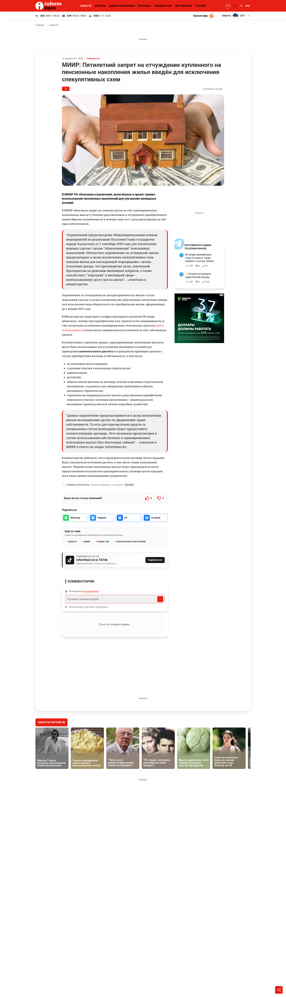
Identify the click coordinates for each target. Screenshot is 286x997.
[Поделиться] (279, 990)
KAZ (247, 5)
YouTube (200, 5)
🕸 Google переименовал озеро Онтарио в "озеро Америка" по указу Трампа (199, 257)
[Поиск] (234, 6)
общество (103, 541)
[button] (236, 15)
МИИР (87, 541)
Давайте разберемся (122, 5)
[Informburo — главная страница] (49, 6)
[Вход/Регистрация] (240, 6)
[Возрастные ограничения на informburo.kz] (227, 6)
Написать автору (214, 89)
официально (94, 58)
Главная (39, 25)
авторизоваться (91, 591)
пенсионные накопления (131, 541)
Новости (85, 5)
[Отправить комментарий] (160, 599)
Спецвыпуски (163, 5)
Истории (100, 5)
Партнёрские (183, 5)
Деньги (73, 541)
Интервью (144, 5)
